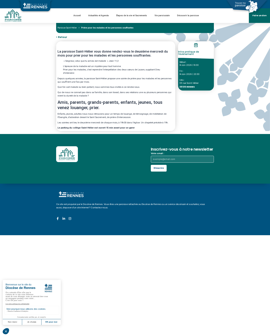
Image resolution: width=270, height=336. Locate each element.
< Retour (61, 37)
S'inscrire (159, 168)
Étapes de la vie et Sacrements (131, 15)
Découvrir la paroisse (188, 15)
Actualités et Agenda (98, 15)
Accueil (77, 15)
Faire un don (259, 15)
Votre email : (157, 153)
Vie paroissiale (162, 15)
